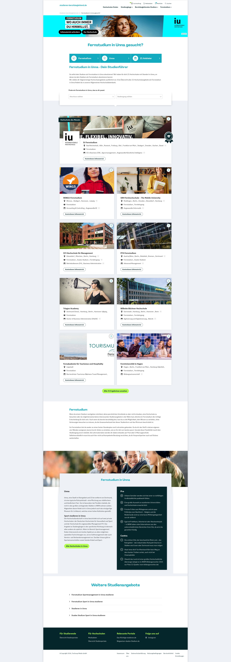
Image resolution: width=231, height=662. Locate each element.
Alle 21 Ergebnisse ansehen (115, 391)
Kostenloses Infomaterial (94, 159)
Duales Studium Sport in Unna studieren (88, 615)
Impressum (120, 653)
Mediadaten (92, 638)
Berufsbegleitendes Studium (146, 7)
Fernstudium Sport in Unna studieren (87, 601)
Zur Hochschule (90, 32)
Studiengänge (126, 7)
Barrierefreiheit (168, 653)
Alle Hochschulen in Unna (77, 546)
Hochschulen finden (110, 7)
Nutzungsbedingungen (154, 653)
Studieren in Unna (79, 608)
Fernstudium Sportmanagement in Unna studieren (93, 594)
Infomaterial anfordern (70, 32)
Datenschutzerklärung (138, 653)
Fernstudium (165, 7)
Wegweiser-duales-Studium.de (128, 641)
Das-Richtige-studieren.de (126, 638)
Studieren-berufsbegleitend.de (69, 13)
